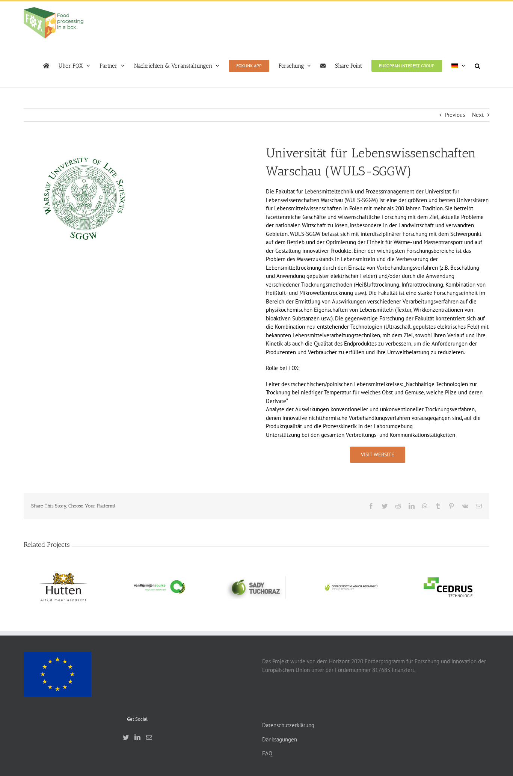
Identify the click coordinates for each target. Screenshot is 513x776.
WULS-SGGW (361, 200)
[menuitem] (458, 65)
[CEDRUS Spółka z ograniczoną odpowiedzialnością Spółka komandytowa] (448, 587)
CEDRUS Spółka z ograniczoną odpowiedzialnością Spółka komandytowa (448, 566)
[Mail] (149, 737)
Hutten (63, 581)
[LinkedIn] (137, 737)
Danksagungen (279, 739)
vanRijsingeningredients (159, 581)
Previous (455, 114)
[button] (477, 65)
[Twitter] (126, 737)
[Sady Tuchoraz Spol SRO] (256, 587)
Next (478, 114)
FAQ (267, 753)
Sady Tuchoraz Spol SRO (256, 577)
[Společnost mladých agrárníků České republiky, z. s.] (352, 587)
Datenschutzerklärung (288, 725)
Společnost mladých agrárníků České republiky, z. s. (352, 574)
